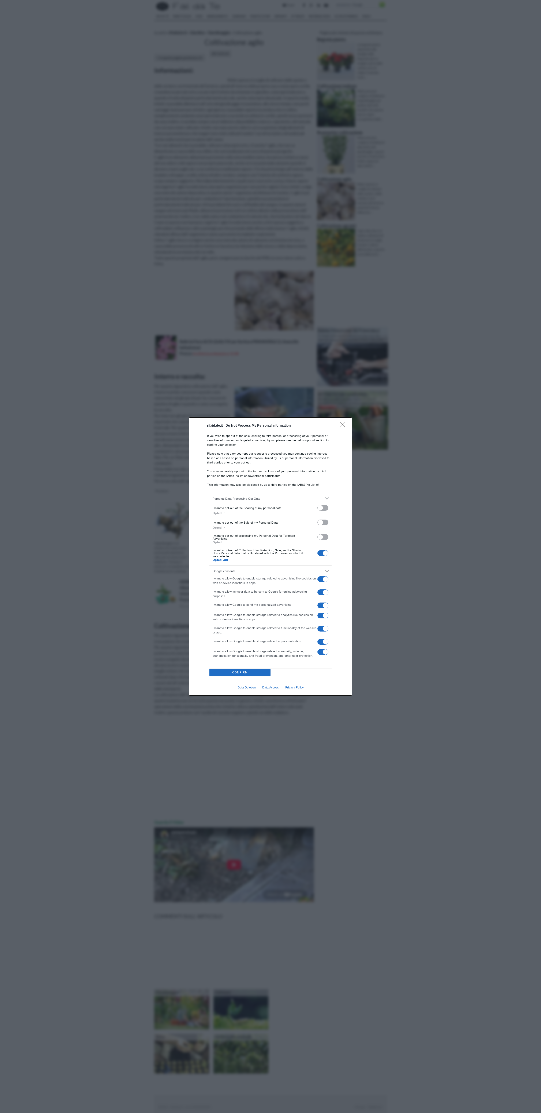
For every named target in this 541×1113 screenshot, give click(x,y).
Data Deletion (247, 687)
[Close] (344, 426)
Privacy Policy (294, 687)
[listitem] (270, 498)
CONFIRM (240, 672)
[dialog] (270, 556)
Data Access (270, 687)
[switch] (322, 508)
